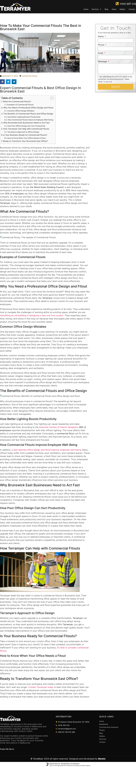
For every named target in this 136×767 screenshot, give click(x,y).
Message (103, 61)
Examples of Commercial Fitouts (20, 105)
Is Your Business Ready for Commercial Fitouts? (25, 135)
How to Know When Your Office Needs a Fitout (26, 138)
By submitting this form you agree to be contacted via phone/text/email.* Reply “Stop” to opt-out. (115, 79)
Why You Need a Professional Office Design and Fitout (28, 108)
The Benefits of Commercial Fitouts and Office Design (28, 114)
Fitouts (102, 730)
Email (101, 53)
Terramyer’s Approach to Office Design (23, 132)
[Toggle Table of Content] (51, 98)
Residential (103, 724)
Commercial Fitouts (29, 76)
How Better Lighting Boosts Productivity (23, 117)
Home (86, 9)
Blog (106, 9)
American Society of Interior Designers (58, 427)
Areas (114, 9)
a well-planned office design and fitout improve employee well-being (46, 450)
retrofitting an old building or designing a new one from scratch (31, 315)
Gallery (122, 9)
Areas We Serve (7, 749)
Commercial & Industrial (108, 727)
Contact (132, 9)
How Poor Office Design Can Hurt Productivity (26, 126)
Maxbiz (102, 758)
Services (95, 9)
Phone (101, 45)
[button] (2, 81)
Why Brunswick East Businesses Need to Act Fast (26, 123)
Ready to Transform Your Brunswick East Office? (25, 141)
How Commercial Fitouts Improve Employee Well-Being (30, 120)
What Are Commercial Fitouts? (17, 101)
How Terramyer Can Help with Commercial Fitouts (26, 129)
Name (101, 36)
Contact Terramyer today (40, 687)
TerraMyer (38, 758)
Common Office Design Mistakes (20, 111)
